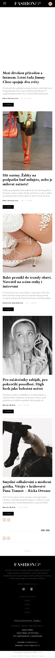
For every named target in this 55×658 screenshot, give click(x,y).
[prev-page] (4, 520)
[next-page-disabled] (8, 520)
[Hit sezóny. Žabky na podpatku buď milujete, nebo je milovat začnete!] (27, 140)
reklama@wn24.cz (32, 645)
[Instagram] (23, 589)
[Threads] (31, 589)
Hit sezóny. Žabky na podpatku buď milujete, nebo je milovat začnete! (27, 179)
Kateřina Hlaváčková (13, 303)
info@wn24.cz (31, 642)
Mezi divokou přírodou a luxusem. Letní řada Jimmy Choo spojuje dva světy (24, 77)
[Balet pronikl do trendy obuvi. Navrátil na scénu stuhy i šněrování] (27, 243)
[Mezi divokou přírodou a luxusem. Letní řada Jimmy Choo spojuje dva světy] (27, 38)
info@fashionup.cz (30, 584)
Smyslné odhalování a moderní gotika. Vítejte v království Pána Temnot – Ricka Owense (27, 486)
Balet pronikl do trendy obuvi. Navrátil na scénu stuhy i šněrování (27, 282)
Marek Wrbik (9, 405)
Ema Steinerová (10, 98)
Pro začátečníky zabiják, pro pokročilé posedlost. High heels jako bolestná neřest (25, 384)
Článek (8, 104)
